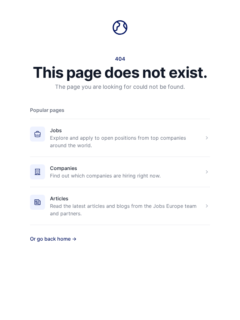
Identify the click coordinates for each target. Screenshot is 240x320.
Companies (63, 168)
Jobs (56, 130)
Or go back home (53, 239)
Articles (59, 198)
